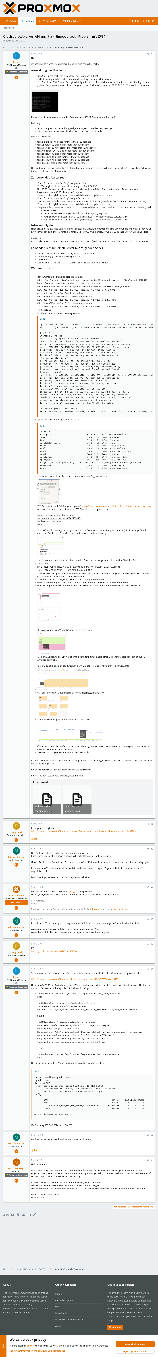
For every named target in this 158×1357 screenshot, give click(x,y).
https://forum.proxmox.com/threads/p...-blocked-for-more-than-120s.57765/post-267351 (75, 979)
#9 (152, 1160)
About (58, 1325)
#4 (152, 887)
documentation (120, 909)
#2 (152, 824)
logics (8, 40)
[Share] (148, 53)
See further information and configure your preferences (37, 1350)
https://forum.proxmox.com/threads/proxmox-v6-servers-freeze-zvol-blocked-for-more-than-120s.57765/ (83, 831)
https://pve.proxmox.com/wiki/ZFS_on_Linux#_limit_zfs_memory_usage (117, 506)
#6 (152, 944)
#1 (152, 53)
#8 (152, 1135)
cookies (31, 1345)
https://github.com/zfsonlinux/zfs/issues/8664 (54, 951)
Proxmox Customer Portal (69, 1319)
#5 (152, 919)
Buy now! (117, 1327)
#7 (152, 969)
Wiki (57, 1306)
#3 (152, 848)
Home (58, 1293)
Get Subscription (64, 1300)
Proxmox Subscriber (18, 71)
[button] (59, 20)
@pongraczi (73, 891)
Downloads (61, 1313)
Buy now (96, 909)
